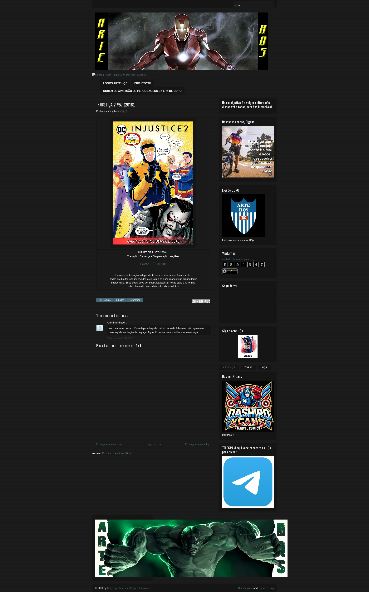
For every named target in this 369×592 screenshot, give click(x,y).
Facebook (159, 263)
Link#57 (144, 264)
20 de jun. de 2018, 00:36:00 (120, 338)
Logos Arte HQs (115, 83)
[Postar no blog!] (197, 301)
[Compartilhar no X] (201, 301)
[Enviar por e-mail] (194, 301)
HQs (264, 367)
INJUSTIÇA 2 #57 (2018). (115, 105)
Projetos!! (142, 83)
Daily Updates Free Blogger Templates (128, 588)
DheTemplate (245, 588)
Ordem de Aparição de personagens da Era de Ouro (142, 90)
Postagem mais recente (109, 444)
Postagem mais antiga (197, 444)
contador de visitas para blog (238, 259)
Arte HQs (229, 367)
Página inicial (154, 444)
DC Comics (105, 300)
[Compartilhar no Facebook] (205, 301)
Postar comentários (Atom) (117, 453)
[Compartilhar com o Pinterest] (208, 301)
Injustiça (120, 300)
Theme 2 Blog (266, 588)
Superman (135, 300)
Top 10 (248, 367)
